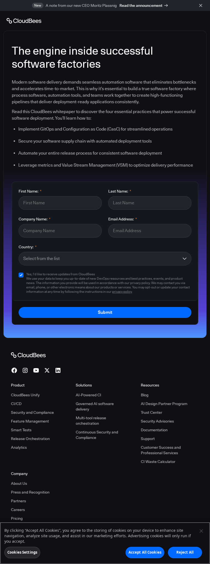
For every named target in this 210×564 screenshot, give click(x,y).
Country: (28, 247)
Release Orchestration (30, 438)
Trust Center (151, 412)
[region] (105, 543)
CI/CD (16, 403)
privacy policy (122, 292)
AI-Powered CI (88, 395)
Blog (144, 395)
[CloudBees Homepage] (28, 354)
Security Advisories (157, 421)
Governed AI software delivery (95, 406)
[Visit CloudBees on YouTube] (36, 370)
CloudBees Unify (25, 395)
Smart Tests (21, 430)
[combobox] (101, 258)
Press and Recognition (30, 492)
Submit (105, 312)
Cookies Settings (22, 552)
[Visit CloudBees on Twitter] (47, 370)
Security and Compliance (32, 412)
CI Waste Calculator (158, 461)
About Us (19, 483)
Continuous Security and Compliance (97, 435)
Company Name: (35, 219)
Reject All (185, 552)
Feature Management (30, 421)
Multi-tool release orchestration (91, 421)
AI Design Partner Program (164, 403)
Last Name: (119, 191)
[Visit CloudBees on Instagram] (25, 370)
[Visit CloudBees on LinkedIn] (58, 370)
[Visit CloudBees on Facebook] (14, 370)
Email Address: (122, 219)
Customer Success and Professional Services (161, 450)
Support (148, 438)
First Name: (30, 191)
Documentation (154, 430)
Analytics (19, 447)
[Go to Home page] (24, 20)
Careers (18, 509)
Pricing (17, 518)
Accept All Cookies (145, 552)
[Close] (201, 531)
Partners (18, 501)
